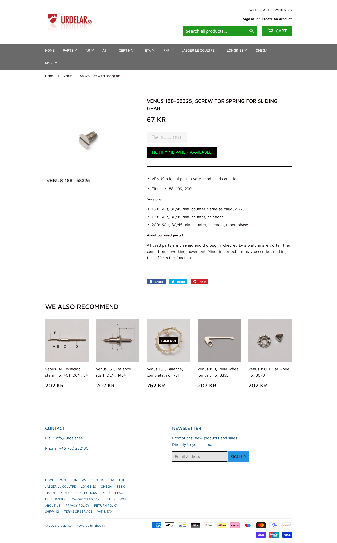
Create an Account (277, 19)
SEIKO (121, 486)
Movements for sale (86, 499)
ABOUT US (52, 505)
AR (88, 50)
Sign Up (238, 456)
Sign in (248, 19)
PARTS (68, 50)
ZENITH (66, 493)
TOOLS (110, 499)
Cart (281, 30)
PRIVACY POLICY (77, 505)
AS (105, 50)
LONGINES (235, 50)
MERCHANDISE (56, 499)
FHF (166, 50)
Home (49, 76)
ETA (148, 50)
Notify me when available (182, 152)
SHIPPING (52, 511)
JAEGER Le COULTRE (199, 50)
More (50, 63)
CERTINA (126, 50)
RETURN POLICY (106, 505)
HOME (50, 50)
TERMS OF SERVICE (78, 511)
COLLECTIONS (86, 493)
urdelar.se (64, 525)
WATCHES (127, 499)
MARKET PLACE (113, 493)
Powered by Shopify (90, 525)
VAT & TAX (104, 511)
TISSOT (50, 493)
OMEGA (262, 50)
